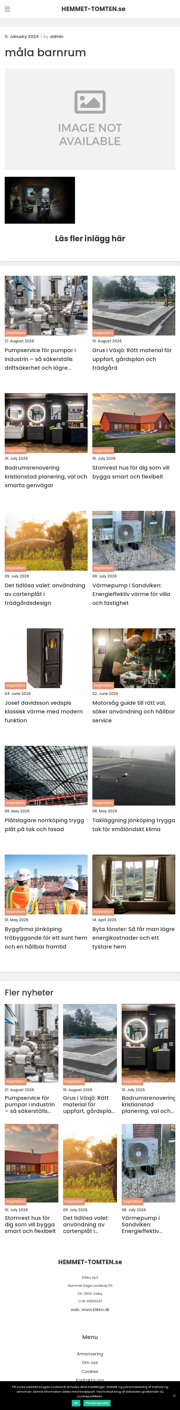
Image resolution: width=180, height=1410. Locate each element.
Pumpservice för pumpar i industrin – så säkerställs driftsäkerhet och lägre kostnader (40, 359)
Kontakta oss (90, 1380)
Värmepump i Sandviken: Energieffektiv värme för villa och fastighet (131, 594)
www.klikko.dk (95, 1309)
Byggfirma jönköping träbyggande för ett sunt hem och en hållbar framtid (46, 937)
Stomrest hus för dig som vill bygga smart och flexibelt (130, 472)
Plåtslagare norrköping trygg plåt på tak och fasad (44, 824)
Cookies (90, 1371)
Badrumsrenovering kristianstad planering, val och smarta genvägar (46, 476)
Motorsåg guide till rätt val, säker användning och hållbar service (133, 711)
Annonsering (90, 1354)
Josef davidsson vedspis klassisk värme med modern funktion (44, 711)
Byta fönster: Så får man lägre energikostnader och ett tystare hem (133, 937)
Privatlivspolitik (97, 1403)
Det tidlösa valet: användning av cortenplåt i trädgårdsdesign (45, 594)
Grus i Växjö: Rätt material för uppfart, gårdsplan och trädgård (132, 359)
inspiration (15, 332)
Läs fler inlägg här (90, 238)
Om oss (90, 1362)
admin (56, 36)
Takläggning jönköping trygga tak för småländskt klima (133, 824)
